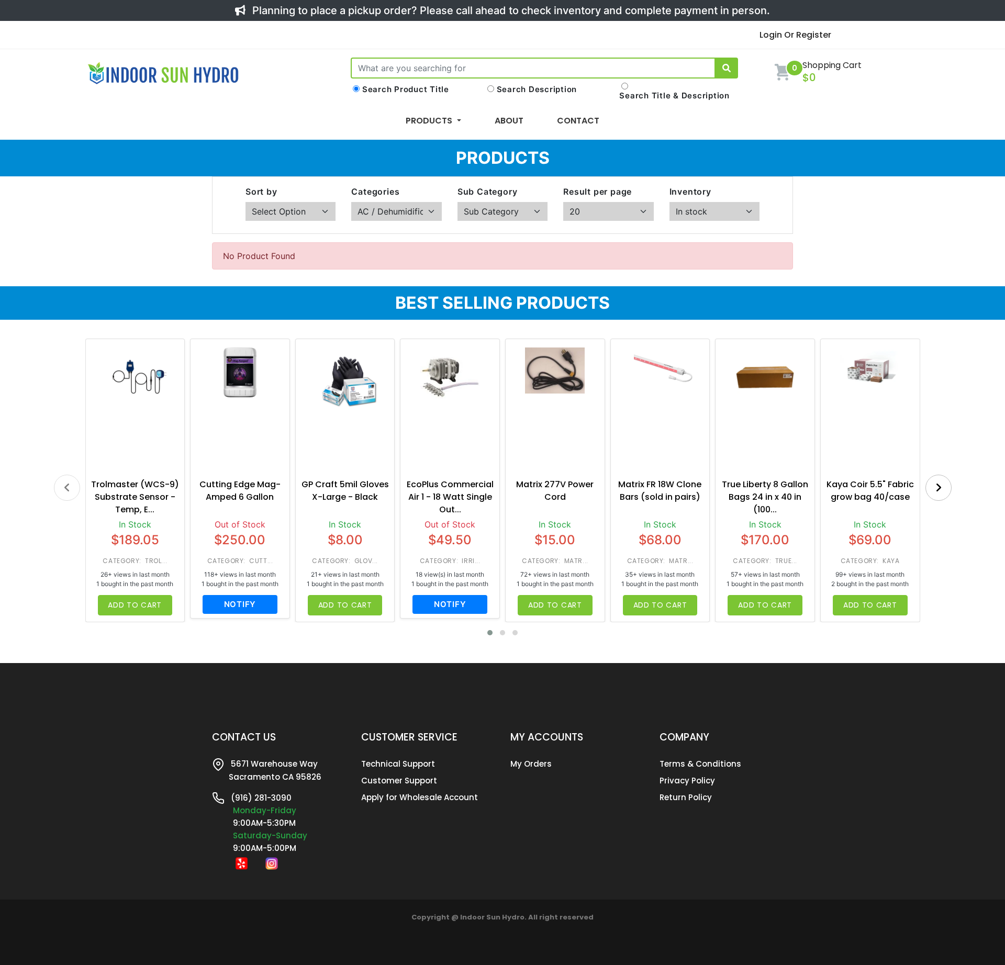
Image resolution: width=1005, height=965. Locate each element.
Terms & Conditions (700, 763)
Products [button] (430, 121)
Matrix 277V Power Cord (555, 490)
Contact (578, 121)
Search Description (537, 89)
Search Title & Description (674, 95)
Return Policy (686, 797)
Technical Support (398, 763)
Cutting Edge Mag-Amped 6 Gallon (240, 490)
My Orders (531, 763)
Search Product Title (405, 89)
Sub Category (487, 191)
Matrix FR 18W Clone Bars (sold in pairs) (659, 490)
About (509, 121)
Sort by (261, 191)
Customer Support (399, 780)
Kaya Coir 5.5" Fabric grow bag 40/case (870, 490)
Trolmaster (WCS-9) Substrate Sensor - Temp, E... (135, 496)
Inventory (690, 191)
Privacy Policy (687, 780)
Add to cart (135, 605)
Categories (375, 191)
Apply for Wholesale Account (419, 797)
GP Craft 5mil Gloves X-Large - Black (345, 490)
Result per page (597, 191)
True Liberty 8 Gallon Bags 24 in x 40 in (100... (765, 496)
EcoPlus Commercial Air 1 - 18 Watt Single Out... (450, 496)
